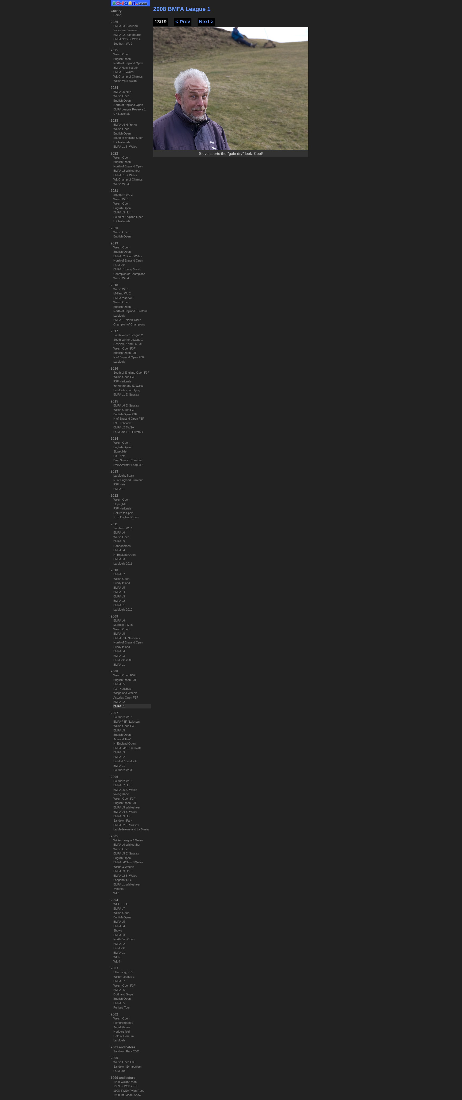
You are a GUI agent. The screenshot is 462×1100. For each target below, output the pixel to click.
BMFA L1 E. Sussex (126, 394)
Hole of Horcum (123, 1036)
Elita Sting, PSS (123, 972)
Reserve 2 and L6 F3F (128, 344)
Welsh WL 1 (121, 199)
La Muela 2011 (122, 563)
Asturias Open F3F (125, 697)
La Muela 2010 (122, 609)
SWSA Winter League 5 (128, 464)
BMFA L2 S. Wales (125, 875)
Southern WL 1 (123, 528)
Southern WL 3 (123, 43)
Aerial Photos (121, 1027)
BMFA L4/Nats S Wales (128, 862)
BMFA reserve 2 (123, 298)
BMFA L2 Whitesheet (126, 170)
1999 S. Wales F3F (125, 1086)
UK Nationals (121, 113)
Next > (206, 21)
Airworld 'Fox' (122, 739)
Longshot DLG (122, 879)
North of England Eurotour (130, 311)
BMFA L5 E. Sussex (126, 853)
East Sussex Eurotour (127, 460)
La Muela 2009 (122, 660)
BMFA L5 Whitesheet (126, 807)
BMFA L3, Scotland (125, 26)
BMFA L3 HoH (122, 212)
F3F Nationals (122, 381)
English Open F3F (125, 352)
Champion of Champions (129, 273)
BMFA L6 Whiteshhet (126, 844)
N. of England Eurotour (128, 480)
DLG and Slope (123, 994)
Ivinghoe (118, 888)
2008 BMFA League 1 (181, 9)
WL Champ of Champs (128, 76)
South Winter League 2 (128, 335)
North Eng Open (123, 939)
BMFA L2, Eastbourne (127, 34)
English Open (122, 58)
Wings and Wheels (125, 693)
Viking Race (121, 794)
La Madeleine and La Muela (131, 829)
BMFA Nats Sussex (125, 67)
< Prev (182, 21)
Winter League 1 (123, 976)
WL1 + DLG (121, 904)
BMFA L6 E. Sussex (126, 405)
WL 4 (116, 961)
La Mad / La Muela (125, 761)
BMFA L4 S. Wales (125, 811)
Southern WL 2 (123, 194)
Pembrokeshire (123, 1022)
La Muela (119, 265)
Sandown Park (122, 820)
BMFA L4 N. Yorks (125, 124)
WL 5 (116, 957)
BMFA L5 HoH (122, 91)
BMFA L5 (119, 541)
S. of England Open (125, 517)
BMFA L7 (119, 574)
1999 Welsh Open (125, 1081)
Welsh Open (121, 54)
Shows (117, 930)
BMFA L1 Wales (123, 72)
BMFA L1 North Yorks (127, 319)
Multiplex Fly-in (123, 624)
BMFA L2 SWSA (123, 427)
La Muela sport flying (126, 390)
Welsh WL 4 (121, 184)
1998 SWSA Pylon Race (128, 1090)
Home (117, 15)
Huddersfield (121, 1031)
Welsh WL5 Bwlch (125, 80)
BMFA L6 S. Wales (125, 789)
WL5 (116, 893)
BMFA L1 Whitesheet (126, 884)
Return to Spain (123, 513)
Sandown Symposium (127, 1066)
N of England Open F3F (128, 357)
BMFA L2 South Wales (127, 256)
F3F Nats (119, 456)
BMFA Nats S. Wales (126, 39)
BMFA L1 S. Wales (125, 146)
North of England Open (128, 63)
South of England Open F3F (131, 372)
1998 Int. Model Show (127, 1095)
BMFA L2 (119, 600)
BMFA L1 (119, 488)
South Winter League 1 (128, 339)
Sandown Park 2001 (126, 1051)
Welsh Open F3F (124, 348)
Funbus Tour (121, 1007)
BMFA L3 (119, 559)
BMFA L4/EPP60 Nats (127, 748)
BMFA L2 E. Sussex (126, 825)
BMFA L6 (119, 532)
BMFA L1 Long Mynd (126, 269)
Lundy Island (121, 583)
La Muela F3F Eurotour (128, 432)
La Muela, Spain (123, 475)
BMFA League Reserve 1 (129, 109)
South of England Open (128, 137)
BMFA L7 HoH (122, 785)
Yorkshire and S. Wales (128, 385)
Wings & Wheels (123, 866)
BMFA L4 (119, 550)
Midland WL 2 (122, 293)
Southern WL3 (122, 770)
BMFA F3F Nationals (126, 638)
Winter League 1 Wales (128, 840)
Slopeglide (119, 451)
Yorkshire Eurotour (125, 30)
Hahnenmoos (122, 545)
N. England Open (124, 554)
